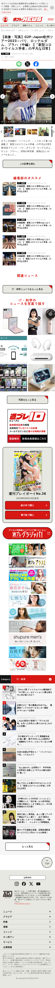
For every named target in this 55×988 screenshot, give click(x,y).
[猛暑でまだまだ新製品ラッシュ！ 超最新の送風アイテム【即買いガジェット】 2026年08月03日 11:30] (41, 377)
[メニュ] (51, 19)
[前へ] (2, 96)
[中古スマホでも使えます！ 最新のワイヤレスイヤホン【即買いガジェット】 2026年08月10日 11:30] (41, 349)
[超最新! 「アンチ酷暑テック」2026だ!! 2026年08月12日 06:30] (41, 321)
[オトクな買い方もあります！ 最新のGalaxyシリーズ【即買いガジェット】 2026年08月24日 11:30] (13, 321)
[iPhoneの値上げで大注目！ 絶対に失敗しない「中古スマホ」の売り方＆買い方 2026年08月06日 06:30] (13, 377)
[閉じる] (52, 7)
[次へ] (52, 96)
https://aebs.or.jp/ (22, 904)
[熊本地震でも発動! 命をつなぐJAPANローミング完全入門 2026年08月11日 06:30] (13, 349)
